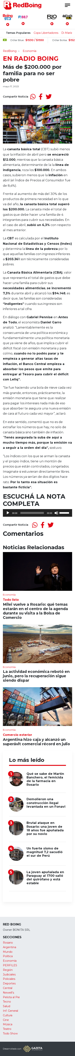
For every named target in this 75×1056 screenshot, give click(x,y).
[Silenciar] (56, 513)
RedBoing (10, 51)
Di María (66, 33)
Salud (6, 1006)
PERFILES (10, 965)
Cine (6, 1020)
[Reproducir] (8, 513)
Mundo (7, 951)
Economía (29, 51)
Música (7, 1024)
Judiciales (9, 974)
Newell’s (8, 992)
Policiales (9, 979)
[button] (37, 212)
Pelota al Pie (11, 997)
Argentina (9, 947)
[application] (37, 513)
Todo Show (10, 1033)
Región (8, 970)
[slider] (64, 512)
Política (8, 956)
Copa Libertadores (46, 33)
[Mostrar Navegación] (67, 5)
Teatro (7, 1029)
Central (7, 988)
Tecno (7, 1001)
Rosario (8, 942)
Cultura (7, 1015)
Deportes (9, 983)
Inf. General (10, 1010)
